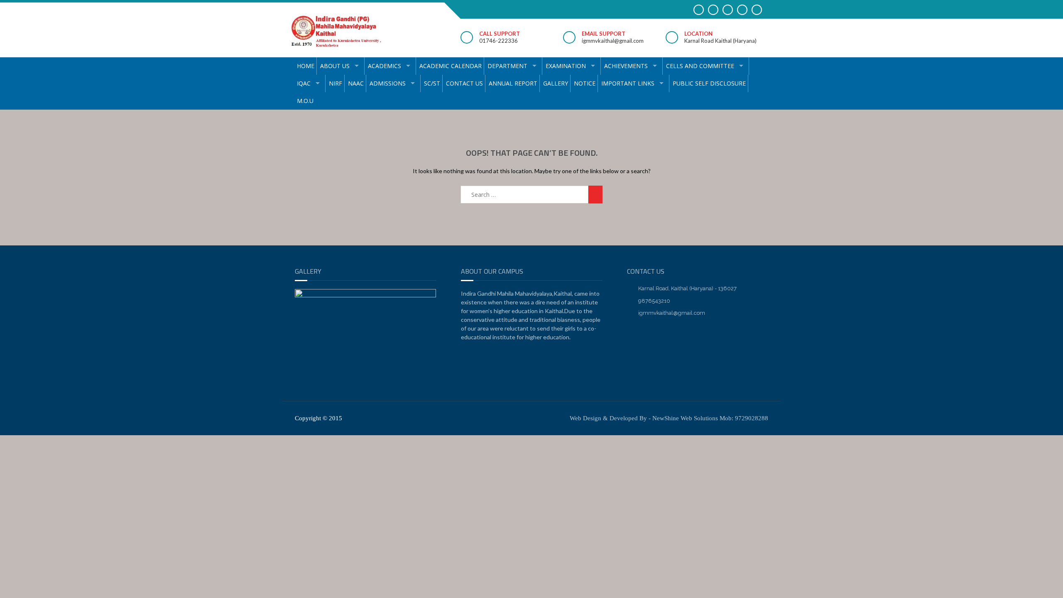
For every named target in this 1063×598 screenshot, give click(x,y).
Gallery (555, 83)
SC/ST (432, 83)
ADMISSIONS (388, 83)
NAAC (356, 83)
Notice (584, 83)
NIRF (335, 83)
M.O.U (305, 101)
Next (425, 386)
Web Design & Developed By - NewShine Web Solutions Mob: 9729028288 (669, 418)
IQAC (304, 83)
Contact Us (464, 83)
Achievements (626, 66)
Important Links (627, 83)
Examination (566, 66)
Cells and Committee (700, 66)
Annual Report (513, 83)
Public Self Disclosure (709, 83)
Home (305, 66)
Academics (384, 66)
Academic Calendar (450, 66)
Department (507, 66)
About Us (335, 66)
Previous (305, 386)
